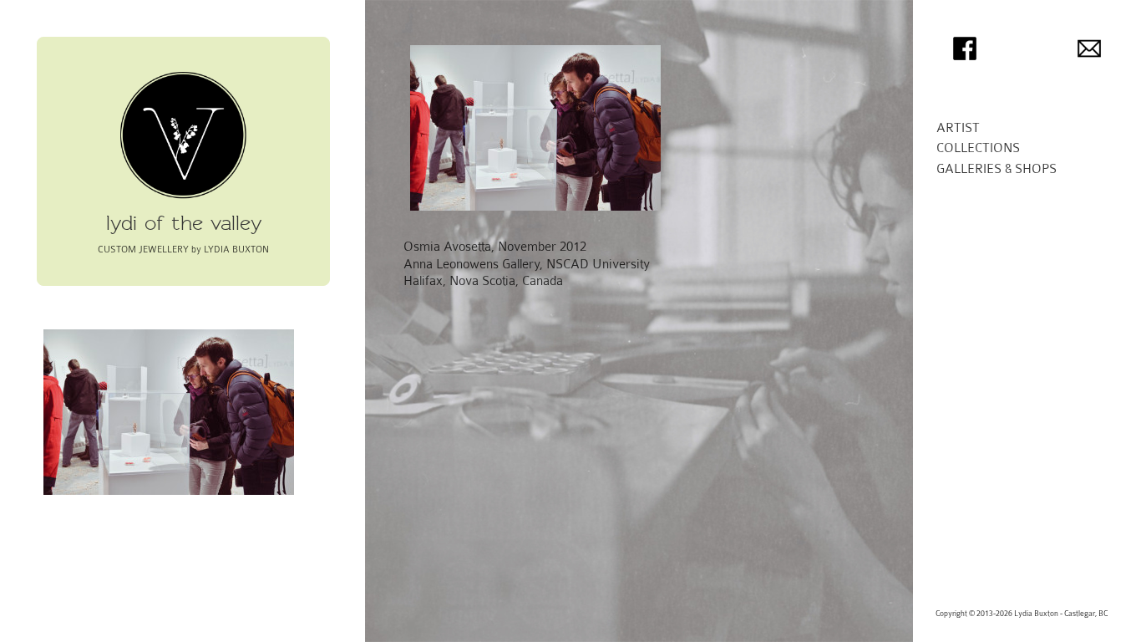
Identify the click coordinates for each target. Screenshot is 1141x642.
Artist (958, 127)
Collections (978, 147)
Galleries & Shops (996, 168)
